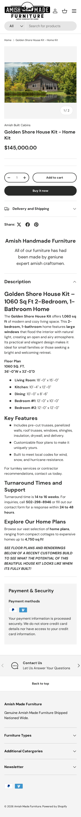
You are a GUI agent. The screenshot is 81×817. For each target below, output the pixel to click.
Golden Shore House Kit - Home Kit (37, 40)
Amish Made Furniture (27, 806)
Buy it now (40, 191)
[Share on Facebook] (27, 224)
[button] (64, 11)
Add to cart (54, 177)
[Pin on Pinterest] (36, 224)
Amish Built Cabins (17, 125)
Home (7, 40)
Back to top (40, 683)
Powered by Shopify (54, 806)
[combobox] (40, 26)
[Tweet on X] (19, 224)
